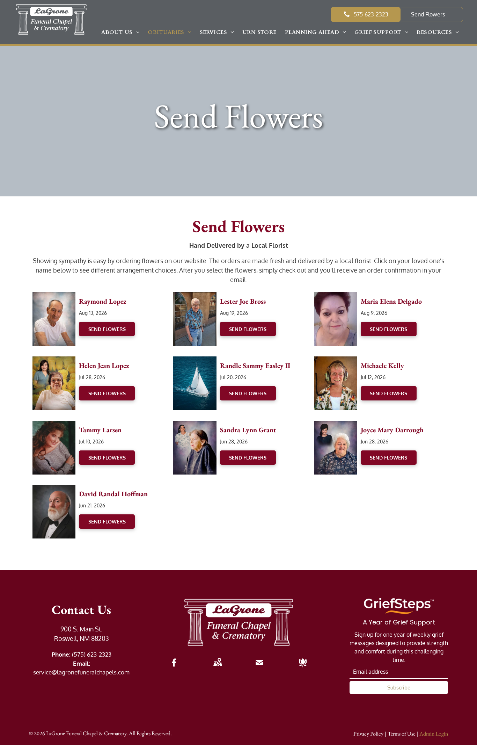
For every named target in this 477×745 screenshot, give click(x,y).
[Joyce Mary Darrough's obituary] (335, 425)
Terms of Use (401, 733)
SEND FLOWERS (107, 329)
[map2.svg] (218, 667)
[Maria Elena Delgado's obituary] (335, 297)
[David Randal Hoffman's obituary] (53, 489)
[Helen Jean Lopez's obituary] (53, 361)
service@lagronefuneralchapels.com (81, 672)
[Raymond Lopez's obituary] (53, 297)
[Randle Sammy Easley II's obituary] (194, 361)
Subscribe (398, 687)
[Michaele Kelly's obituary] (335, 361)
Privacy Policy (368, 733)
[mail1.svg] (259, 667)
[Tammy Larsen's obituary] (53, 425)
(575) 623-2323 (91, 654)
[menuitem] (120, 32)
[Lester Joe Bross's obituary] (194, 297)
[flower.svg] (303, 667)
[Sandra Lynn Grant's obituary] (194, 425)
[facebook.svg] (174, 667)
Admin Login (433, 733)
